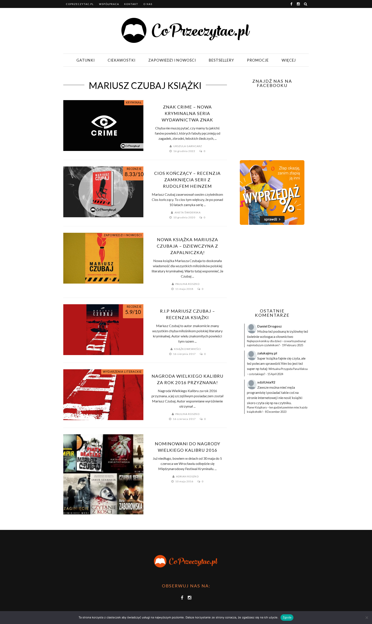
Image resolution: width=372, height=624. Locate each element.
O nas (147, 4)
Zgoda (287, 617)
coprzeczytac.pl (80, 4)
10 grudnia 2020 (184, 217)
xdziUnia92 (266, 382)
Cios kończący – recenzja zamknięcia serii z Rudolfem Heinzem (187, 180)
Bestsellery (221, 60)
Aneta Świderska (188, 212)
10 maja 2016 (184, 481)
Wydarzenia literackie (122, 371)
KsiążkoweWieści (187, 349)
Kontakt (131, 4)
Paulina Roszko (187, 284)
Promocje (258, 60)
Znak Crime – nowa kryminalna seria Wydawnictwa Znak (187, 113)
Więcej (289, 60)
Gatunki (85, 60)
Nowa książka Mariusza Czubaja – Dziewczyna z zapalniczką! (187, 246)
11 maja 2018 (184, 288)
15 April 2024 (275, 374)
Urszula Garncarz (187, 146)
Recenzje (134, 169)
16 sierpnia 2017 (184, 353)
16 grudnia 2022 (184, 151)
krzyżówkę (295, 331)
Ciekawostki (121, 60)
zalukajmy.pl (267, 353)
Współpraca (109, 4)
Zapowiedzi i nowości (172, 60)
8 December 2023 (275, 411)
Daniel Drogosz (269, 326)
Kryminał (134, 102)
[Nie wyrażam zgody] (366, 617)
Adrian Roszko (187, 476)
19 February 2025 (292, 345)
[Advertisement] (272, 266)
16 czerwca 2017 (184, 419)
